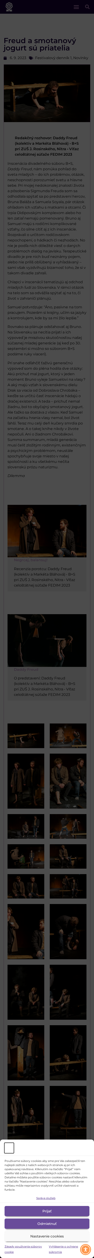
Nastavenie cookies (47, 1236)
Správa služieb (45, 1198)
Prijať (47, 1211)
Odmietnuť (47, 1223)
